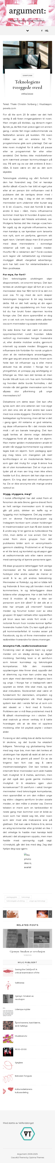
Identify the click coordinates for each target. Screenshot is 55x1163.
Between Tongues (23, 1076)
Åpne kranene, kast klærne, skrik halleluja (27, 1024)
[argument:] (27, 11)
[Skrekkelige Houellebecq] (45, 914)
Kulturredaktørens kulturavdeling (23, 1091)
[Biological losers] (9, 914)
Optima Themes (36, 1157)
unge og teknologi (37, 901)
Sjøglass (19, 1062)
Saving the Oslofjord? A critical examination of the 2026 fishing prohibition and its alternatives (28, 971)
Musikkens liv (21, 1036)
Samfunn (27, 75)
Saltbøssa (19, 983)
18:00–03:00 (21, 1049)
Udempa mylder (22, 1009)
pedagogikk (12, 897)
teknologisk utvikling (16, 901)
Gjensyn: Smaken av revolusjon (27, 951)
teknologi (26, 897)
